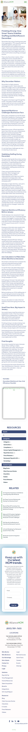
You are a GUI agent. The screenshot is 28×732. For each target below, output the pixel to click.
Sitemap (18, 666)
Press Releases (8, 455)
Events (18, 663)
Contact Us (5, 663)
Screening (7, 461)
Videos (4, 712)
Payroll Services (8, 453)
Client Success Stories (8, 701)
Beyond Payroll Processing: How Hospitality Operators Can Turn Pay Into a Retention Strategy (13, 507)
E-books (4, 706)
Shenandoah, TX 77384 (14, 647)
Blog (3, 698)
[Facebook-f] (9, 721)
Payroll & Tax (5, 675)
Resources (5, 695)
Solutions (4, 672)
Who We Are (5, 652)
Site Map (14, 729)
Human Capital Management (12, 450)
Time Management (7, 678)
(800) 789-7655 (14, 628)
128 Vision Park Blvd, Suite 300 (14, 645)
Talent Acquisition (7, 683)
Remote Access (21, 655)
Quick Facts (19, 657)
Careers (18, 660)
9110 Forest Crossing (14, 638)
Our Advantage (6, 657)
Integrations (5, 689)
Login (18, 652)
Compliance (7, 447)
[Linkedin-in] (12, 721)
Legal (3, 668)
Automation (7, 444)
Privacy (4, 666)
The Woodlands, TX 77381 (14, 639)
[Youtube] (18, 721)
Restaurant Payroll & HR (11, 458)
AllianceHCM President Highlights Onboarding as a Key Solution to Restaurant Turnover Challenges (11, 515)
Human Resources (7, 680)
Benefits (4, 686)
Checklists (5, 704)
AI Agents (6, 442)
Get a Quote (5, 660)
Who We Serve (6, 655)
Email (8, 590)
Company (9, 597)
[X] (15, 721)
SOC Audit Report (7, 692)
